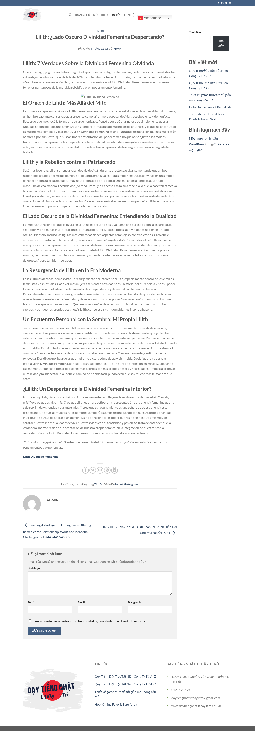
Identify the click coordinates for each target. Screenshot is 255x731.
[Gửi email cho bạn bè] (100, 470)
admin (117, 48)
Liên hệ (129, 15)
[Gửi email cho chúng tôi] (230, 3)
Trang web (134, 602)
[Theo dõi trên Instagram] (222, 3)
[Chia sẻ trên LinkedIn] (114, 470)
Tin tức (115, 15)
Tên (31, 602)
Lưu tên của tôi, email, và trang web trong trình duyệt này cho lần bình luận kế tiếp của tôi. (90, 621)
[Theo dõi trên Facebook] (219, 3)
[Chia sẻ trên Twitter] (92, 470)
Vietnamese (152, 18)
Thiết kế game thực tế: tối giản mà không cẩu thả (125, 694)
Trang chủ (82, 15)
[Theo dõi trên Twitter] (226, 3)
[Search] (70, 15)
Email (82, 602)
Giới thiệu (100, 15)
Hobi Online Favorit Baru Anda (210, 107)
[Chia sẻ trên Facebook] (85, 470)
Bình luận (35, 568)
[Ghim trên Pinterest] (107, 470)
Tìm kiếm (195, 32)
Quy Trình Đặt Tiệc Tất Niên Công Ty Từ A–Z (125, 676)
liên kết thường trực (126, 484)
